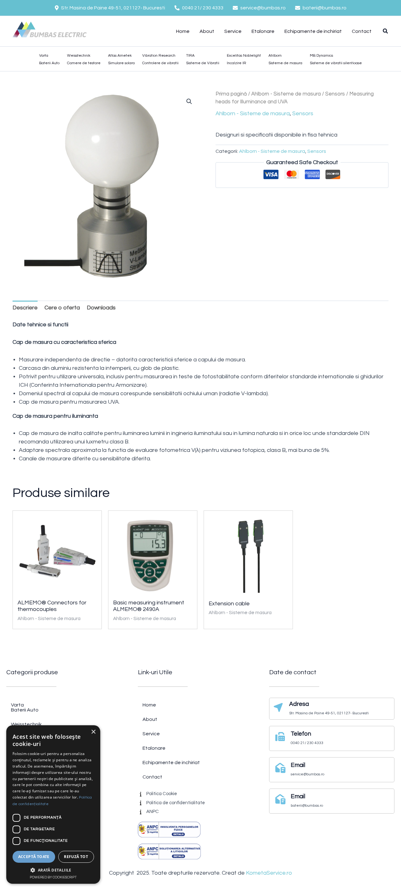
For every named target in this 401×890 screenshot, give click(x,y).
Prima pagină (231, 93)
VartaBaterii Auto (49, 59)
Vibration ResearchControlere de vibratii (160, 59)
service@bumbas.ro (263, 7)
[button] (385, 32)
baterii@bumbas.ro (324, 7)
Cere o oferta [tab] (62, 308)
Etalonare (263, 31)
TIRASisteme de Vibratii (202, 59)
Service (233, 31)
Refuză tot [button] (76, 856)
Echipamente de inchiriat (313, 31)
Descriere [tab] (25, 308)
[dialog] (53, 804)
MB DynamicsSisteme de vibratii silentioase (336, 59)
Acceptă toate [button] (33, 856)
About (207, 31)
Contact (362, 31)
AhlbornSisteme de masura (285, 59)
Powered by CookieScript (53, 877)
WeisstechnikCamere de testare (84, 59)
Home (183, 31)
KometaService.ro (269, 873)
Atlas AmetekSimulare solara (121, 59)
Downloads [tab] (101, 308)
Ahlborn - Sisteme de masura (286, 93)
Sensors (335, 93)
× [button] (93, 732)
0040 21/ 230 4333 (202, 7)
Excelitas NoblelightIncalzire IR (244, 59)
